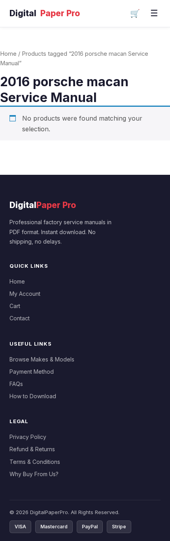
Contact (19, 318)
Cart (14, 306)
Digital (44, 13)
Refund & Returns (32, 449)
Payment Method (31, 371)
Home (8, 53)
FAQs (16, 383)
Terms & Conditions (34, 461)
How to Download (32, 396)
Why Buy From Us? (34, 474)
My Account (24, 293)
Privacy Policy (27, 436)
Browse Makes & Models (41, 359)
